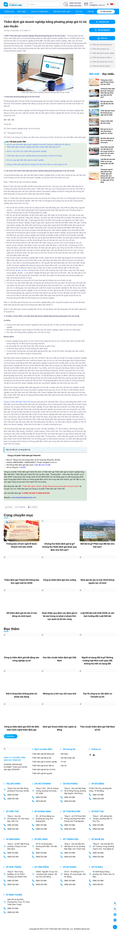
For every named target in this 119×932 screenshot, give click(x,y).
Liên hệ (90, 12)
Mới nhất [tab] (94, 73)
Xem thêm (10, 736)
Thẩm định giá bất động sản (43, 754)
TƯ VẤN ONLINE (106, 11)
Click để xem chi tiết (42, 465)
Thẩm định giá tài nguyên (42, 773)
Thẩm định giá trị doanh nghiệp (44, 762)
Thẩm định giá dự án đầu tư (43, 766)
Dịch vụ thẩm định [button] (39, 12)
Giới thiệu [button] (21, 12)
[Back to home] (13, 4)
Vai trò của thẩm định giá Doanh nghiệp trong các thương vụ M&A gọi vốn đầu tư (38, 144)
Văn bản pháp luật (68, 758)
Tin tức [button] (78, 12)
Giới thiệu (64, 754)
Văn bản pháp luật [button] (61, 12)
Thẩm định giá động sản (41, 758)
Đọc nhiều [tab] (108, 73)
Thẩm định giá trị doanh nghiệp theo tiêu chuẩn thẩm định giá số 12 (33, 147)
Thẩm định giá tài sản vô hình (43, 769)
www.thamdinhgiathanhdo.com (23, 497)
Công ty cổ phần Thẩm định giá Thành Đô (48, 489)
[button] (115, 927)
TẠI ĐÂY (22, 467)
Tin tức (63, 762)
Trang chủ (9, 12)
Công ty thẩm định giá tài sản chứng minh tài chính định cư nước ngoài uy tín (37, 164)
